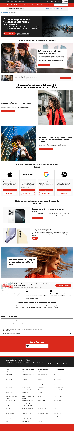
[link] (9, 1)
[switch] (59, 1)
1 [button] (13, 264)
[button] (55, 1)
